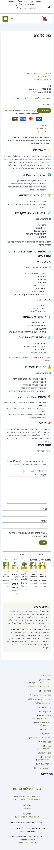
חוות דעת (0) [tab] (40, 128)
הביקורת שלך (41, 475)
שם (45, 509)
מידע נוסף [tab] (42, 132)
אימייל (44, 521)
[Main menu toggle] (5, 19)
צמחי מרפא (42, 76)
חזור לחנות (44, 110)
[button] (12, 18)
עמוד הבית (47, 73)
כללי (39, 73)
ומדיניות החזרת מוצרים (27, 843)
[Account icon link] (49, 7)
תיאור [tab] (43, 125)
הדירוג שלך (42, 471)
